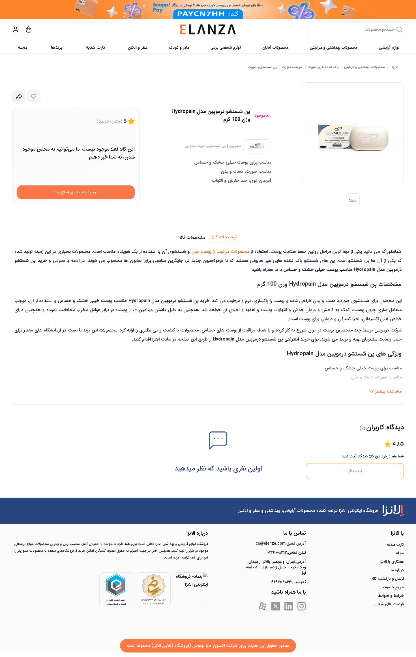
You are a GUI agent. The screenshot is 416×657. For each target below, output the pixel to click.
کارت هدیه (395, 544)
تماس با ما (294, 533)
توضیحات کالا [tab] (224, 237)
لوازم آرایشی (389, 47)
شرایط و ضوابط (391, 595)
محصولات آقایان (275, 47)
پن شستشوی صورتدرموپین (205, 146)
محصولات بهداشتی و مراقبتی (333, 47)
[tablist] (208, 237)
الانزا (395, 67)
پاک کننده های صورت (323, 67)
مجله (22, 47)
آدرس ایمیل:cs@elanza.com (281, 543)
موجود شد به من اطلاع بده (75, 192)
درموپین (235, 146)
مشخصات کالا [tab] (192, 237)
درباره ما (397, 570)
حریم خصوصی (391, 587)
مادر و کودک (179, 47)
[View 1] (353, 200)
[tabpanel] (208, 320)
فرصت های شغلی (389, 604)
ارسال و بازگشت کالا (388, 578)
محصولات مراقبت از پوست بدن (220, 251)
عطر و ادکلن (137, 47)
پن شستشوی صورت (262, 67)
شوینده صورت (292, 67)
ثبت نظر (355, 471)
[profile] (15, 29)
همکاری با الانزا (392, 561)
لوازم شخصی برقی (226, 47)
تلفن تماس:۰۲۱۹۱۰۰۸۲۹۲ (286, 552)
